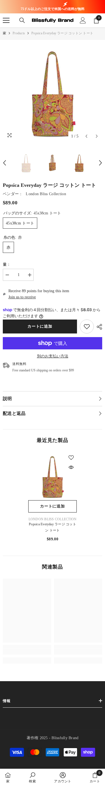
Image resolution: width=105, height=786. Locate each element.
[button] (86, 136)
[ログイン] (83, 20)
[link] (87, 326)
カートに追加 (39, 326)
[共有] (98, 326)
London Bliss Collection (46, 194)
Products (19, 33)
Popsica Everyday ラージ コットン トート (52, 527)
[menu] (6, 20)
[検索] (22, 20)
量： (7, 264)
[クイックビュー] (71, 467)
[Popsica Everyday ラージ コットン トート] (52, 476)
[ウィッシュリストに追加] (71, 457)
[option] (52, 92)
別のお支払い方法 (52, 356)
